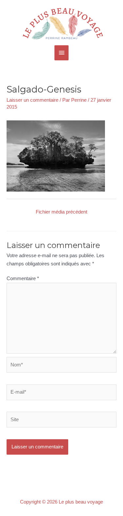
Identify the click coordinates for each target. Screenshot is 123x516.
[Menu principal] (61, 52)
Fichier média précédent (61, 212)
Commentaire (23, 278)
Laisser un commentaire (32, 100)
